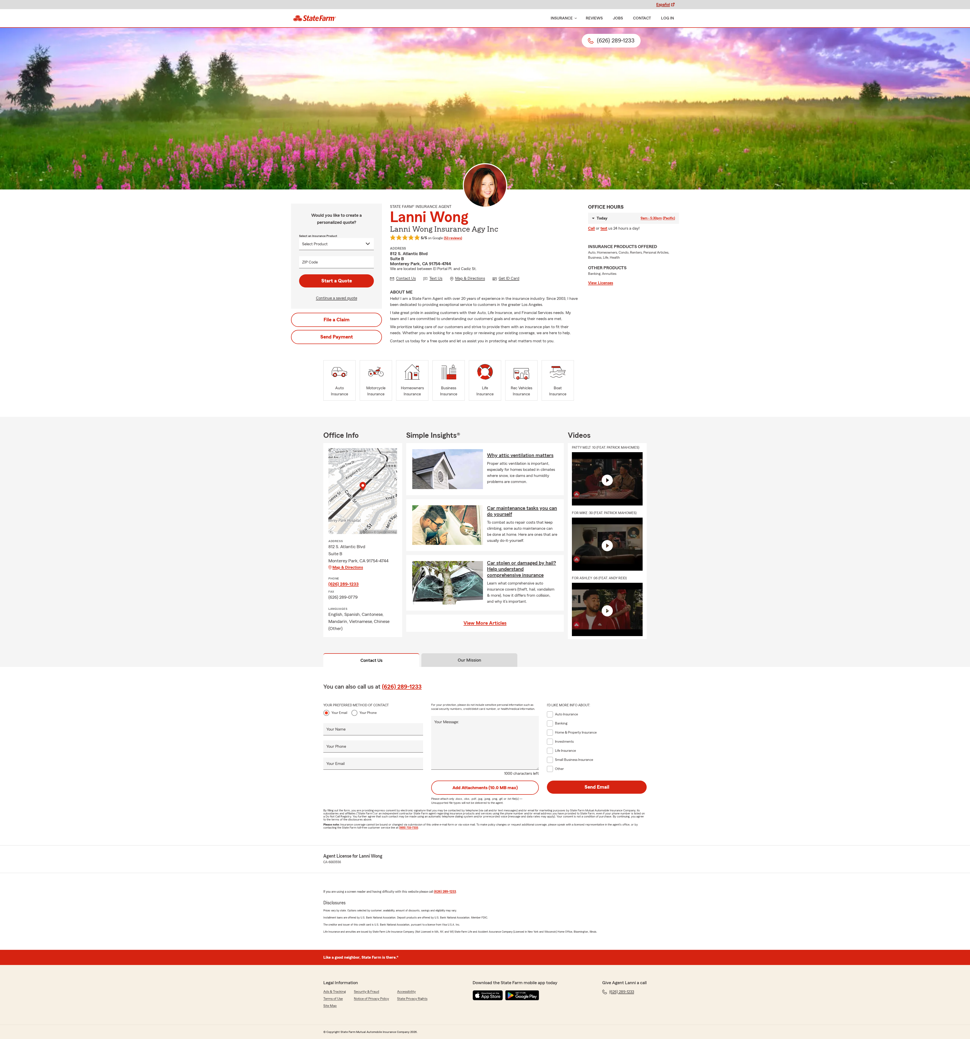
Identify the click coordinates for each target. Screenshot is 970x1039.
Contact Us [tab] (371, 660)
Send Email (597, 787)
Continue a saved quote (336, 298)
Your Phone (368, 713)
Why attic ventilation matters (520, 455)
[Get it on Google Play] (522, 995)
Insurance (562, 18)
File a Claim (337, 319)
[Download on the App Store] (488, 995)
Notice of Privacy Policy (371, 999)
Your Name (336, 729)
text (603, 228)
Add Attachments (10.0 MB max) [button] (485, 787)
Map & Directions (347, 567)
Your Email (339, 713)
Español (663, 5)
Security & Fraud (366, 992)
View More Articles (485, 623)
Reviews (594, 18)
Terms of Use (333, 999)
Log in (667, 18)
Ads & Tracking (334, 992)
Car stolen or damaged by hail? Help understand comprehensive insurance (521, 569)
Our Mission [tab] (469, 660)
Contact (642, 18)
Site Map (330, 1006)
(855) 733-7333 (408, 827)
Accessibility (406, 992)
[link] (314, 18)
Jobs (618, 18)
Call (591, 228)
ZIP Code (310, 262)
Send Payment (336, 337)
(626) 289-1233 (343, 584)
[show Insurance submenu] (575, 18)
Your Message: (446, 722)
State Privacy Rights (412, 999)
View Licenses (600, 283)
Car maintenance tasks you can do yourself (522, 511)
